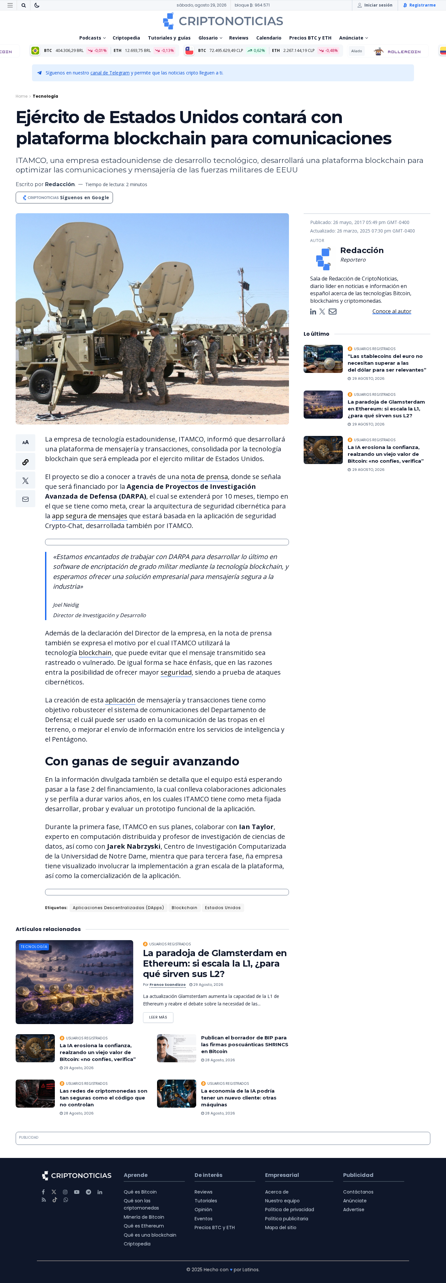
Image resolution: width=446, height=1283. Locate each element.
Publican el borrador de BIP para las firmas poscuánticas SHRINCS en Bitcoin (244, 1044)
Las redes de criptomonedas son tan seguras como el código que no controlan (103, 1098)
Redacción (60, 184)
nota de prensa (204, 476)
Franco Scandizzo (168, 984)
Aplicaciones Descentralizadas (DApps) (118, 907)
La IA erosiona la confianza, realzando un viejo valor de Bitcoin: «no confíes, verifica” (98, 1052)
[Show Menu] (10, 5)
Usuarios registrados (170, 944)
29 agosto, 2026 (207, 984)
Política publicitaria (286, 1218)
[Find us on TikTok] (55, 1200)
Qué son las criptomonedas (141, 1204)
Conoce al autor (392, 311)
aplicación (120, 700)
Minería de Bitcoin (144, 1217)
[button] (25, 470)
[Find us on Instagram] (65, 1192)
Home (21, 96)
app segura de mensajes (89, 515)
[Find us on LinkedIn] (100, 1192)
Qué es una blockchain (150, 1235)
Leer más (161, 1016)
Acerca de (277, 1192)
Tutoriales (206, 1200)
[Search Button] (23, 5)
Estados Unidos (223, 907)
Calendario (268, 38)
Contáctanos (358, 1192)
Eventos (204, 1218)
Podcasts (90, 38)
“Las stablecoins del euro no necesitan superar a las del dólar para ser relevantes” (387, 363)
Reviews (238, 38)
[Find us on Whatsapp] (66, 1200)
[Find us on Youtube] (76, 1192)
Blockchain (185, 907)
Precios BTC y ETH (310, 38)
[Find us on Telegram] (88, 1192)
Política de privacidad (289, 1209)
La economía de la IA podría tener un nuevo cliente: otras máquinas (239, 1098)
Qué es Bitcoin (140, 1192)
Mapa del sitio (280, 1227)
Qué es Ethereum (144, 1226)
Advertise (353, 1209)
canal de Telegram (110, 73)
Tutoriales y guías (169, 38)
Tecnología (45, 96)
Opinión (203, 1209)
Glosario (208, 38)
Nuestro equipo (282, 1200)
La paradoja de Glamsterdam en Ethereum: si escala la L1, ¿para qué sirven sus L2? (215, 963)
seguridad (176, 672)
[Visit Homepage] (223, 20)
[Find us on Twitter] (53, 1192)
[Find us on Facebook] (43, 1192)
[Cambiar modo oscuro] (37, 5)
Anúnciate (351, 38)
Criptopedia (126, 38)
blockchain (95, 652)
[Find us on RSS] (44, 1200)
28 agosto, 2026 (219, 1060)
